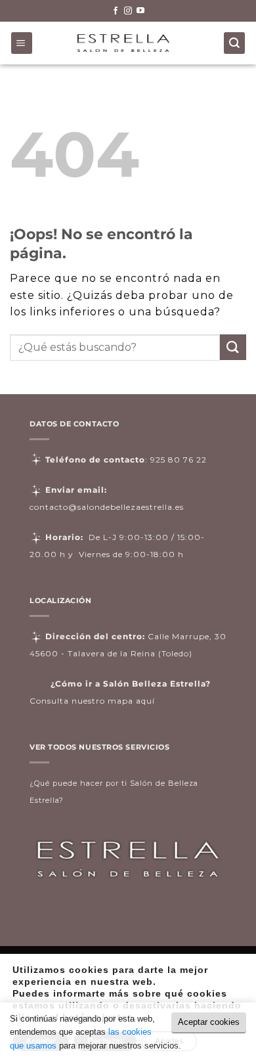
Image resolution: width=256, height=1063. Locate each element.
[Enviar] (233, 347)
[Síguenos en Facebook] (115, 11)
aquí (145, 701)
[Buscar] (234, 43)
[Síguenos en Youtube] (140, 11)
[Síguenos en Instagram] (128, 11)
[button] (22, 43)
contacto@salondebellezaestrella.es (107, 507)
